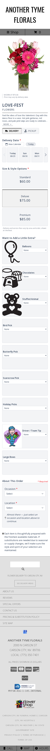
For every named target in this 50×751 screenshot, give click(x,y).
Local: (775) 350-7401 (25, 655)
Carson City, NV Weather (19, 725)
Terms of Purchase (33, 735)
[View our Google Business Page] (25, 633)
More (6, 124)
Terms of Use (25, 740)
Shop (14, 32)
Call (9, 748)
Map (26, 748)
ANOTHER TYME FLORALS (25, 14)
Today (31, 144)
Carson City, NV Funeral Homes (19, 715)
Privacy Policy (12, 735)
